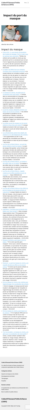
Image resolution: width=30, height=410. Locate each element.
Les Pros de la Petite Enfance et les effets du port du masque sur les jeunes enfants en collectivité (15, 190)
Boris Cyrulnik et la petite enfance (9, 392)
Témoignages (4, 378)
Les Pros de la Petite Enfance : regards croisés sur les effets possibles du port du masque (14, 173)
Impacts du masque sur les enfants (9, 374)
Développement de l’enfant (8, 376)
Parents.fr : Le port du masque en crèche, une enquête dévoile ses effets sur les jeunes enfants (15, 265)
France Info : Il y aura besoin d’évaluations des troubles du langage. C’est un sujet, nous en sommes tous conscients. (15, 54)
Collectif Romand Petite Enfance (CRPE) (10, 4)
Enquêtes (3, 380)
